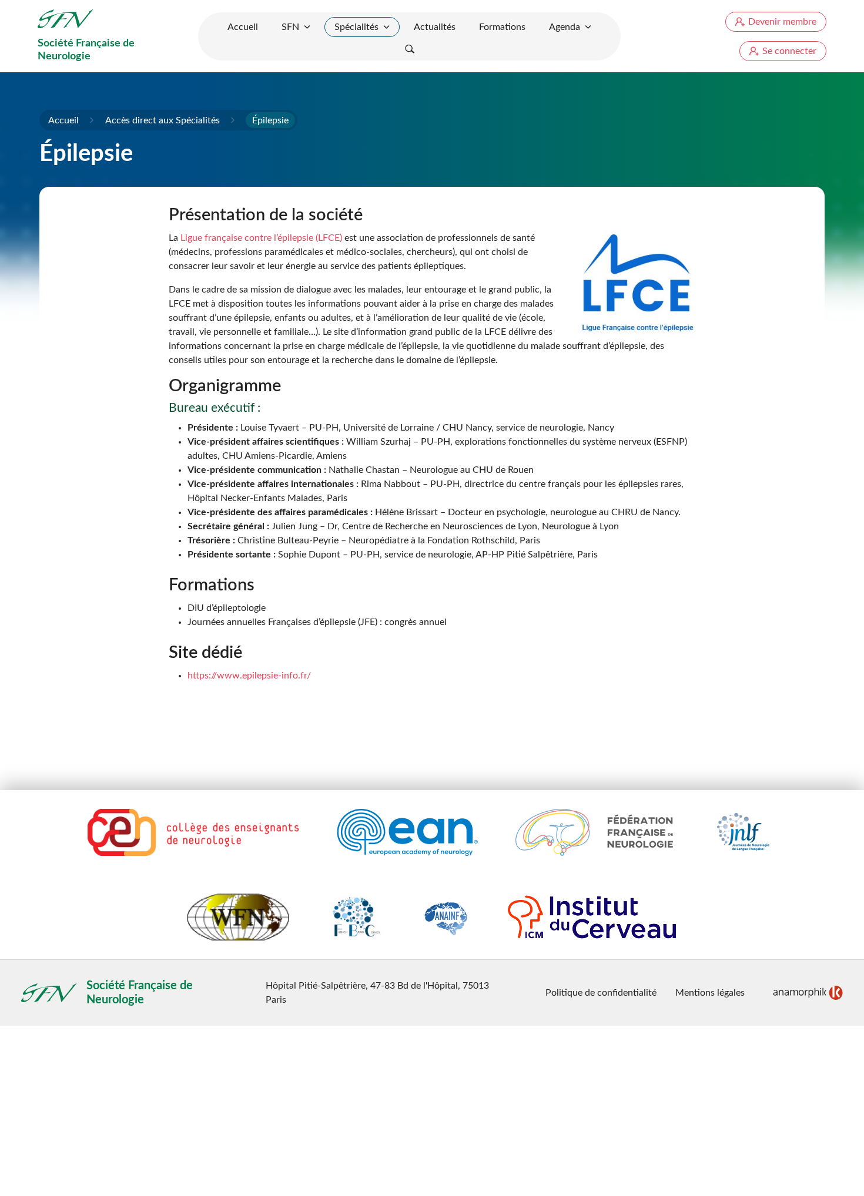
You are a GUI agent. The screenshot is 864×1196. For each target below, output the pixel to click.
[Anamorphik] (808, 992)
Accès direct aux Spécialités (162, 120)
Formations (502, 27)
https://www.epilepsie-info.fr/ (249, 675)
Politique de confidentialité (601, 992)
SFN (290, 27)
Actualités (435, 27)
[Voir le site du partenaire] (193, 832)
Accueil (242, 27)
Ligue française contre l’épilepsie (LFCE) (261, 238)
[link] (808, 992)
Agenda (564, 27)
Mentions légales (710, 992)
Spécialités (356, 27)
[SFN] (65, 18)
